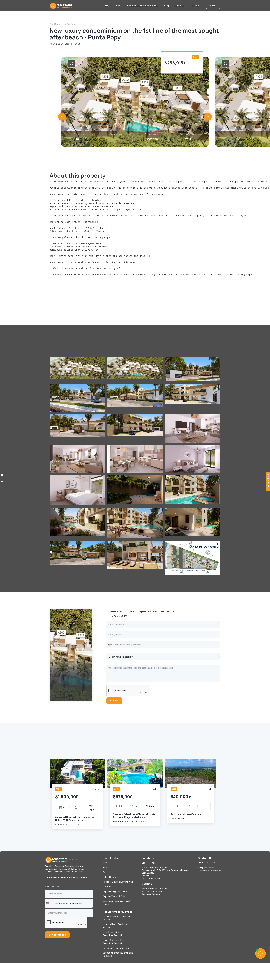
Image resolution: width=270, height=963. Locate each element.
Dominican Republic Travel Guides (116, 902)
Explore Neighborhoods (115, 891)
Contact (107, 886)
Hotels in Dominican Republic (117, 947)
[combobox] (110, 645)
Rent (105, 867)
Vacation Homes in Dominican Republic (118, 954)
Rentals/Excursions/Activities (118, 881)
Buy (105, 862)
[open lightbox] (71, 63)
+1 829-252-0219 (206, 862)
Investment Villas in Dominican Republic (113, 934)
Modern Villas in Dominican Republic (116, 918)
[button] (62, 117)
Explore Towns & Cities (115, 896)
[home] (76, 5)
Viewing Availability (116, 649)
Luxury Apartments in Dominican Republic (113, 942)
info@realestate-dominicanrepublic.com (210, 869)
